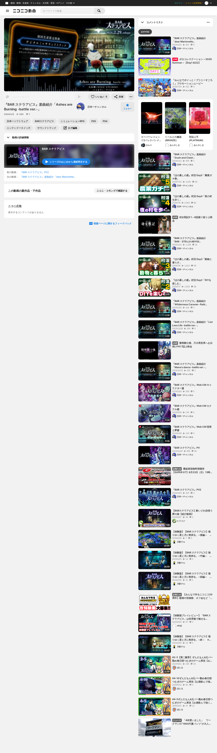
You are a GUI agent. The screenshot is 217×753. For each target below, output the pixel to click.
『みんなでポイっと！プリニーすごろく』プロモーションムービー (192, 82)
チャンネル (36, 3)
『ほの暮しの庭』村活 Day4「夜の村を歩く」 (192, 198)
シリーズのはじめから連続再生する (68, 161)
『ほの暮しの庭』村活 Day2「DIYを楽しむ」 (191, 282)
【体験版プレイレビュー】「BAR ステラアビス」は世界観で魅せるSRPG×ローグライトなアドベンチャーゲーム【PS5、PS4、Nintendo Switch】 (191, 617)
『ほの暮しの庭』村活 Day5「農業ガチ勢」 (192, 177)
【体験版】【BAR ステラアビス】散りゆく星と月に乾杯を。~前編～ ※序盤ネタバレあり (192, 575)
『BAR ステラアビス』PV (186, 447)
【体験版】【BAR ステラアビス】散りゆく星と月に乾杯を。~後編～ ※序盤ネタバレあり (192, 533)
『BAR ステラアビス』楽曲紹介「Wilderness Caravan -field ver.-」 (189, 303)
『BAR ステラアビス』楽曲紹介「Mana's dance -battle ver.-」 (189, 365)
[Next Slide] (127, 257)
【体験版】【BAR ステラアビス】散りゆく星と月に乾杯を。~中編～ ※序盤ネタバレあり (192, 554)
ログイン (179, 3)
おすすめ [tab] (145, 31)
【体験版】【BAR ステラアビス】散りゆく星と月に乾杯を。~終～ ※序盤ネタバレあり (192, 638)
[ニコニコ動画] (24, 11)
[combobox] (67, 10)
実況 (53, 3)
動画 (13, 3)
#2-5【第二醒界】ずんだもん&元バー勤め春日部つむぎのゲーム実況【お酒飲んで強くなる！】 (192, 659)
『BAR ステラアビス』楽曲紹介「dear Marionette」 (48, 176)
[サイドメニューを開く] (7, 10)
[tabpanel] (175, 387)
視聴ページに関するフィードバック (113, 289)
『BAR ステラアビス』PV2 (34, 172)
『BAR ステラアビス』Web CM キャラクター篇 (192, 386)
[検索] (99, 10)
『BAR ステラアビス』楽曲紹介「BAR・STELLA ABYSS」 (189, 240)
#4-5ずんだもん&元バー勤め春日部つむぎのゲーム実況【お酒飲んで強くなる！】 (192, 701)
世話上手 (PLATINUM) (196, 138)
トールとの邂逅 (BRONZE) (173, 138)
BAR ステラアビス (53, 148)
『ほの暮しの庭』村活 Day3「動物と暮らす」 (192, 261)
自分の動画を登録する (27, 225)
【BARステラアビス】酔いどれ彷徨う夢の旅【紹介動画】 (192, 512)
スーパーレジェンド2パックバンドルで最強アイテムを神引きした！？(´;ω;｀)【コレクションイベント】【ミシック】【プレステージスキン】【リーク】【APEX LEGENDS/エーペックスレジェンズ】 (151, 138)
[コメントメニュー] (208, 22)
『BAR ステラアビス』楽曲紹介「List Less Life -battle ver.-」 (192, 323)
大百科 (46, 3)
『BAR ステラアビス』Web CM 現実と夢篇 (192, 428)
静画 (19, 3)
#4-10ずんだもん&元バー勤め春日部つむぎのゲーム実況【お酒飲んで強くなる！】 (192, 680)
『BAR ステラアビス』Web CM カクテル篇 (192, 407)
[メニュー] (130, 96)
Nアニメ (60, 3)
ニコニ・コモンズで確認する (112, 190)
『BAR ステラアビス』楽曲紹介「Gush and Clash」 (189, 156)
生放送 (26, 3)
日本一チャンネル (96, 106)
